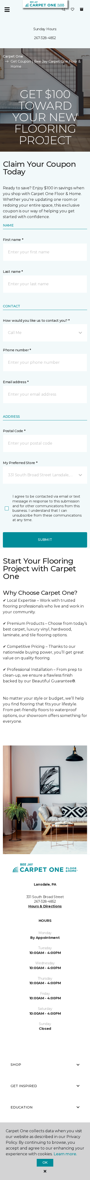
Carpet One (13, 56)
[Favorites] (72, 9)
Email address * (16, 382)
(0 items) (81, 9)
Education (22, 1107)
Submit (45, 539)
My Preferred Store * (20, 463)
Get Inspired (24, 1086)
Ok (45, 1162)
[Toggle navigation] (7, 9)
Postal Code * (14, 431)
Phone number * (17, 350)
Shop (16, 1064)
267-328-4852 (45, 38)
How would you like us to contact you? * (36, 320)
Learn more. (65, 1154)
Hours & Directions (45, 906)
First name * (13, 239)
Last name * (13, 271)
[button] (63, 9)
